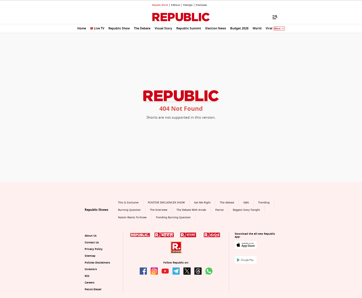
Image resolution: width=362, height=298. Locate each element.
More (277, 28)
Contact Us (92, 243)
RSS (87, 276)
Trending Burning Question (173, 217)
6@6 (246, 203)
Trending (264, 203)
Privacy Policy (94, 249)
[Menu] (273, 17)
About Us (91, 236)
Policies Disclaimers (97, 263)
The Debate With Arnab (191, 210)
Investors (91, 269)
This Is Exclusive (128, 203)
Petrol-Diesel (93, 289)
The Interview (158, 210)
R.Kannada (201, 5)
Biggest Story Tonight (246, 210)
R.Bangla (188, 5)
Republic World (160, 5)
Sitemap (90, 256)
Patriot (219, 210)
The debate (227, 203)
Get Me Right (202, 203)
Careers (89, 283)
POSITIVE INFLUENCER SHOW (166, 203)
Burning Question (129, 210)
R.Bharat (175, 5)
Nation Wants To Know (132, 217)
